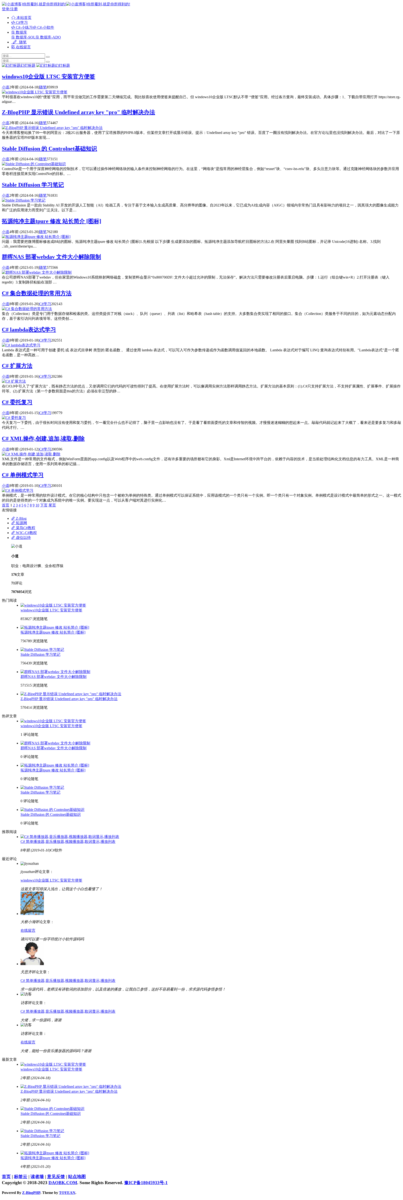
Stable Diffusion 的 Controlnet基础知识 (49, 149)
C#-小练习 (24, 27)
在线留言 (23, 47)
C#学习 (21, 22)
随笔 (22, 42)
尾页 (52, 505)
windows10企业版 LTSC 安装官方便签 (48, 76)
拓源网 (21, 523)
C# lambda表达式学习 (29, 330)
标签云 (20, 1176)
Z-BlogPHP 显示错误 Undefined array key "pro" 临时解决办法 (78, 112)
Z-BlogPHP (31, 1193)
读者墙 (37, 1176)
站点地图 (77, 1176)
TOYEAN (67, 1193)
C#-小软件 (45, 27)
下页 (44, 505)
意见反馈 (56, 1176)
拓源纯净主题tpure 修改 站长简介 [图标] (51, 221)
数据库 (21, 32)
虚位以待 (23, 538)
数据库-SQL (25, 37)
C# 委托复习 (17, 402)
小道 (5, 87)
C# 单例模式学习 (23, 475)
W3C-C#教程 (26, 533)
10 (37, 505)
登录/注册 (10, 9)
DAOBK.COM (63, 1182)
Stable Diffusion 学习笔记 (33, 185)
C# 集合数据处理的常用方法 (37, 293)
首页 (5, 505)
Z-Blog (21, 518)
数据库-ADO (50, 37)
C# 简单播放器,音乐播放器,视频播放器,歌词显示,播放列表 (68, 842)
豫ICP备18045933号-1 (146, 1182)
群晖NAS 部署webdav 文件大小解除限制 (51, 257)
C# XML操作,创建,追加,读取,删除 (43, 439)
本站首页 (23, 18)
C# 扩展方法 (17, 366)
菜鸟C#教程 (25, 528)
